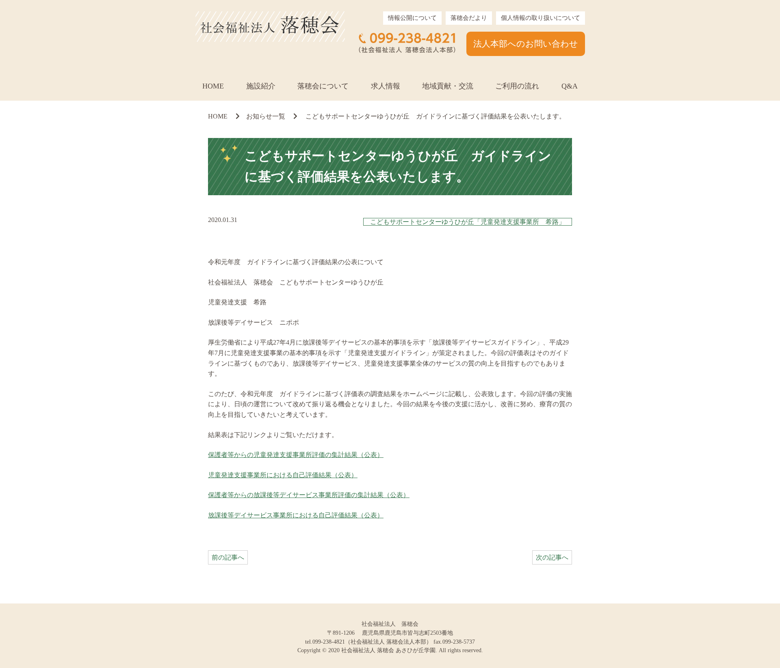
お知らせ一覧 (265, 116)
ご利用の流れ (517, 86)
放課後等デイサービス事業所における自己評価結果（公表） (296, 515)
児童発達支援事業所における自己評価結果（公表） (283, 475)
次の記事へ (552, 557)
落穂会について (323, 86)
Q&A (569, 86)
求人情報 (385, 86)
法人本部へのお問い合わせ (525, 43)
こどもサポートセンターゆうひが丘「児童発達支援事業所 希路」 (467, 221)
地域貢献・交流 (447, 86)
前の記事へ (228, 557)
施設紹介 (260, 86)
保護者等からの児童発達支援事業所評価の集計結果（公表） (296, 454)
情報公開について (412, 18)
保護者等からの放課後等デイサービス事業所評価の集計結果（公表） (309, 494)
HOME (213, 86)
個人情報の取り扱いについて (540, 18)
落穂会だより (469, 18)
